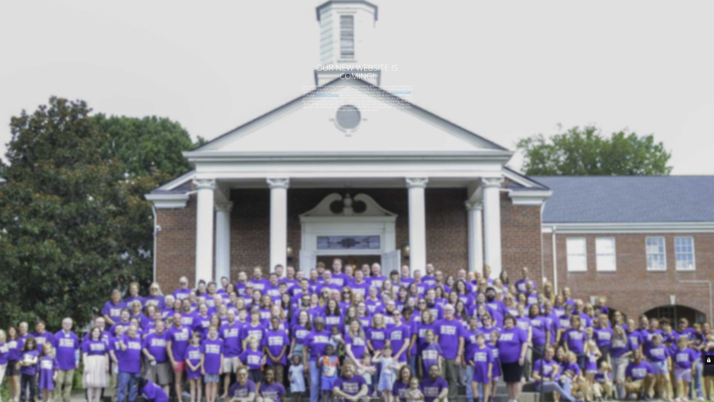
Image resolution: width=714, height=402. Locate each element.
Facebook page (401, 92)
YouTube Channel (326, 95)
